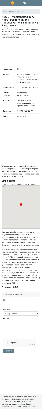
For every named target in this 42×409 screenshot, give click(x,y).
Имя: (5, 300)
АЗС (24, 3)
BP (23, 11)
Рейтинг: (7, 309)
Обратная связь (28, 407)
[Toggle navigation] (37, 3)
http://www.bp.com (25, 116)
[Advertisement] (21, 52)
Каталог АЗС (14, 11)
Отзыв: (6, 319)
